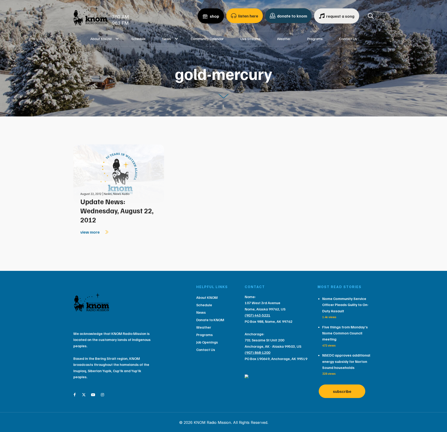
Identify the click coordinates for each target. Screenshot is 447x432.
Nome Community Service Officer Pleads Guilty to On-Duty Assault (345, 304)
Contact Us (348, 38)
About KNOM (101, 38)
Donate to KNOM (210, 319)
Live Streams (250, 38)
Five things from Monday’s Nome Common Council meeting (345, 333)
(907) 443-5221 (257, 315)
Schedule (138, 38)
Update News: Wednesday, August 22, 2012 (117, 210)
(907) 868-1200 (257, 352)
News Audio (121, 194)
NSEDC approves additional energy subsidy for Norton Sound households (346, 361)
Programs (315, 38)
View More (90, 232)
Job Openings (207, 342)
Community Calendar (207, 38)
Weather (284, 38)
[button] (117, 39)
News (166, 38)
